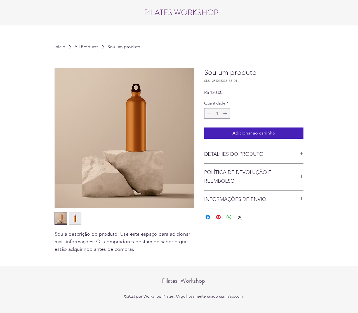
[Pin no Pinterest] (218, 217)
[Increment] (225, 113)
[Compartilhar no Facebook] (207, 217)
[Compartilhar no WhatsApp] (229, 217)
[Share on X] (239, 217)
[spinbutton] (217, 113)
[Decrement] (208, 113)
